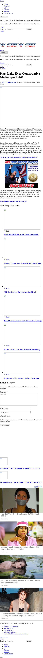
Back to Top (4, 637)
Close (2, 639)
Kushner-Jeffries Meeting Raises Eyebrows (21, 378)
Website (2, 416)
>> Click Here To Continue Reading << (13, 201)
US (5, 8)
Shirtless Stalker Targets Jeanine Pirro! (20, 292)
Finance (6, 11)
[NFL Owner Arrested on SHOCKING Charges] (23, 305)
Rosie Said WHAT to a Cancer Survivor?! (21, 235)
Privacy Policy (8, 630)
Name (2, 408)
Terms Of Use (8, 628)
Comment (3, 392)
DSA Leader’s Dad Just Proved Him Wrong (22, 349)
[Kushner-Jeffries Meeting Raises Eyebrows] (23, 363)
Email (2, 412)
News (6, 4)
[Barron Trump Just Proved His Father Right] (23, 248)
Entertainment (8, 13)
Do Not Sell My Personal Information (16, 634)
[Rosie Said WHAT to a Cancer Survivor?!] (23, 219)
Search (29, 29)
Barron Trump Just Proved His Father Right (22, 263)
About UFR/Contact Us (11, 627)
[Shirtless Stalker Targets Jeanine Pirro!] (23, 276)
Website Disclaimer (10, 632)
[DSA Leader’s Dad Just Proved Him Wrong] (23, 334)
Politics (6, 10)
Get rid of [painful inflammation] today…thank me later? (18, 157)
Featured (7, 6)
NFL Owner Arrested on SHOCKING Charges (23, 321)
